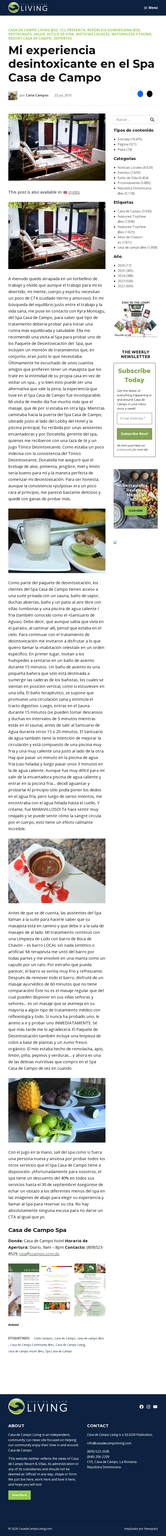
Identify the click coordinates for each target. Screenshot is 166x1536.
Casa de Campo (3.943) (135, 211)
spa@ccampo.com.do (39, 1253)
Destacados (20, 34)
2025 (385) (125, 270)
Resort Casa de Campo (30, 38)
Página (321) (127, 144)
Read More (19, 1495)
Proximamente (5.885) (134, 183)
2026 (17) (124, 265)
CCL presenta (72, 30)
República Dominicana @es (113, 30)
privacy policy (125, 449)
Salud (39, 34)
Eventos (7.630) (129, 172)
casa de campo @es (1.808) (137, 247)
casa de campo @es (90, 1338)
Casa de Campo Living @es (33, 30)
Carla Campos (37, 95)
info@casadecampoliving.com (109, 1443)
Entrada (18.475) (130, 139)
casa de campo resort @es (26, 1351)
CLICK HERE (136, 510)
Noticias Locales (93, 34)
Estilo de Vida (60, 34)
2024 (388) (125, 275)
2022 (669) (125, 286)
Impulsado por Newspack (141, 1529)
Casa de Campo (64, 1338)
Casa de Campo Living (70, 1345)
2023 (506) (125, 281)
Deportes (62, 38)
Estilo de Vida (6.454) (133, 178)
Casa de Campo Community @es (32, 1345)
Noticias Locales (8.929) (135, 167)
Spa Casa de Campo (59, 1351)
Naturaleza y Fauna (131, 34)
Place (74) (125, 149)
